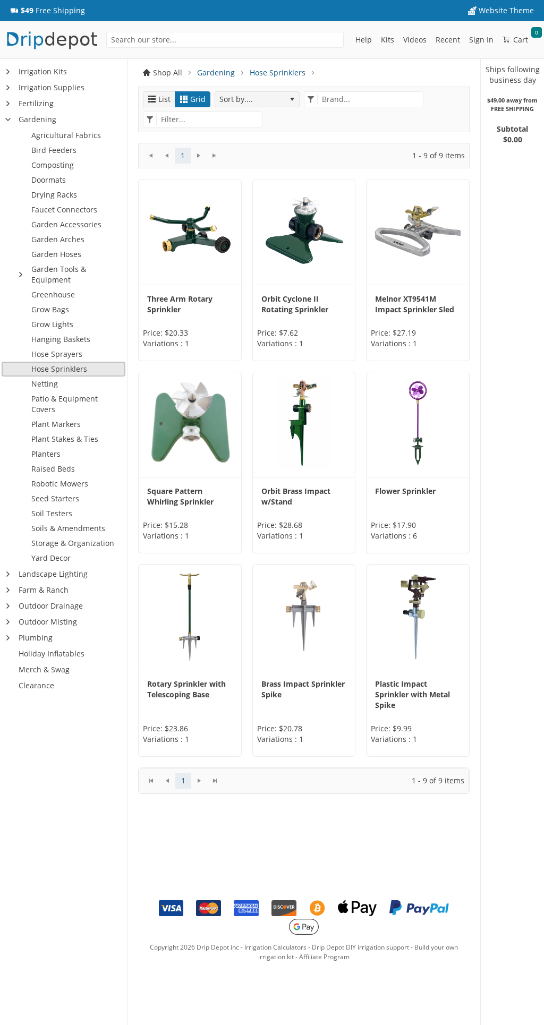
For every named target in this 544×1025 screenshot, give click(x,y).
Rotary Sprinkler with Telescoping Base (186, 689)
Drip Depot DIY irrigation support (360, 947)
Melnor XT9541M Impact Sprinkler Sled (414, 304)
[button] (47, 11)
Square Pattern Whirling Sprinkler (180, 496)
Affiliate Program (324, 956)
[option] (190, 270)
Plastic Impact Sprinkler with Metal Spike (412, 694)
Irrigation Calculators (275, 947)
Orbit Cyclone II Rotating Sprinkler (294, 304)
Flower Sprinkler (405, 491)
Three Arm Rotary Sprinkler (179, 304)
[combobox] (225, 39)
